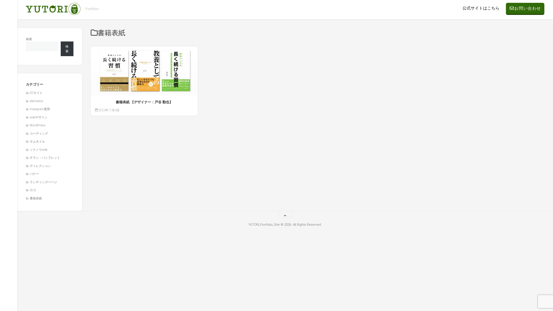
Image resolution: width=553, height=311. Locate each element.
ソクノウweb (39, 149)
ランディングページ (43, 182)
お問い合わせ (527, 8)
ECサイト (36, 93)
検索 (29, 39)
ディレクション (40, 166)
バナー (34, 174)
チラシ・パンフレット (45, 157)
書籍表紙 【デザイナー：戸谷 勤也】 (144, 102)
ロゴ (33, 190)
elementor (36, 101)
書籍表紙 (36, 198)
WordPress (37, 125)
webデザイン (39, 117)
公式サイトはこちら (480, 8)
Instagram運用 (40, 109)
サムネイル (37, 141)
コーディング (39, 133)
